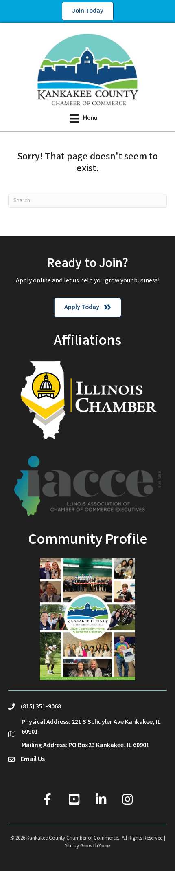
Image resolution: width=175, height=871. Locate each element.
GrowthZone (95, 846)
